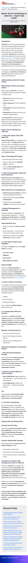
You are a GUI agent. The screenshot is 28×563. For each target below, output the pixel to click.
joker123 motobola (19, 277)
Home (3, 7)
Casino (8, 7)
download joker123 (9, 58)
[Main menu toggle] (25, 3)
